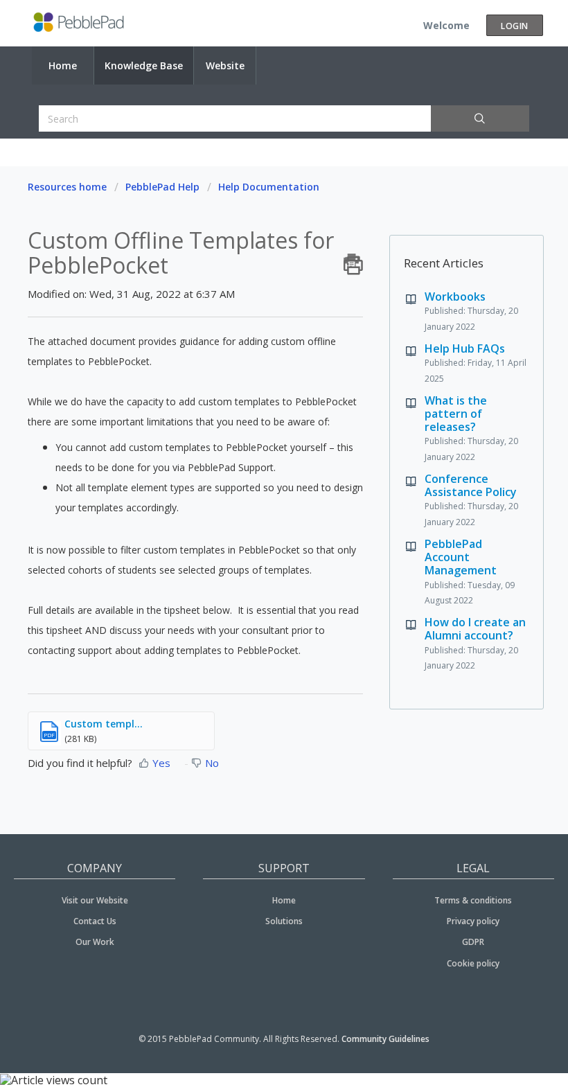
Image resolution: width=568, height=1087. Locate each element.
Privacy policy (473, 921)
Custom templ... (103, 723)
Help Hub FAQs (465, 348)
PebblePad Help (162, 186)
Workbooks (455, 296)
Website (225, 65)
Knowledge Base (144, 65)
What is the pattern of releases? (456, 413)
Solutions (284, 921)
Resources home (67, 186)
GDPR (473, 942)
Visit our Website (95, 900)
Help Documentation (268, 186)
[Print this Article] (353, 260)
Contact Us (94, 921)
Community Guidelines (385, 1039)
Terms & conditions (473, 900)
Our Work (95, 942)
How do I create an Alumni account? (475, 629)
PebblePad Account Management (461, 557)
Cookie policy (473, 963)
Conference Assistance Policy (471, 485)
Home (62, 65)
